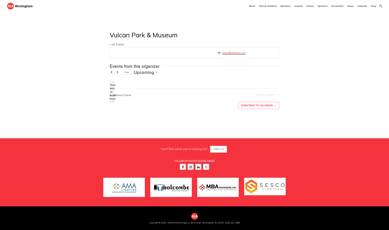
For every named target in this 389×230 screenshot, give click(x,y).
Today (126, 72)
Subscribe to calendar (257, 105)
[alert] (112, 92)
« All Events (117, 44)
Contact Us (218, 149)
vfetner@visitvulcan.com (234, 52)
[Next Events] (117, 72)
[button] (381, 6)
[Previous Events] (111, 72)
